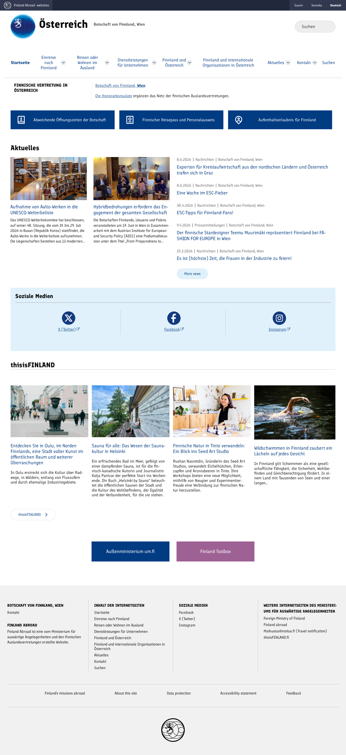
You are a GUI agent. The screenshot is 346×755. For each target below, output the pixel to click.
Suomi (298, 5)
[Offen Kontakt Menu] (314, 62)
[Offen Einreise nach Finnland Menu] (63, 62)
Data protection (179, 693)
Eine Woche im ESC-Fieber (202, 193)
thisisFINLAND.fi (276, 637)
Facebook (186, 612)
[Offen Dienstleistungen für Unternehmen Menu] (154, 62)
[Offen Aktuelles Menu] (288, 62)
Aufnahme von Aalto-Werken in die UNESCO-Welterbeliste (44, 209)
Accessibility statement (238, 693)
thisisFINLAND (29, 514)
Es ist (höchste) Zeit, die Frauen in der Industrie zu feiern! (234, 258)
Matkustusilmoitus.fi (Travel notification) (295, 631)
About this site (126, 693)
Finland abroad (275, 624)
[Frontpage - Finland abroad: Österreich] (23, 26)
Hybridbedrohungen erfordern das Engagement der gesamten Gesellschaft (130, 209)
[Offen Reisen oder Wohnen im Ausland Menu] (107, 62)
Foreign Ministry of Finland (284, 618)
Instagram (187, 625)
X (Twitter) (187, 619)
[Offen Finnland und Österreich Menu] (189, 62)
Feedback (293, 693)
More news (192, 273)
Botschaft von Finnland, (120, 85)
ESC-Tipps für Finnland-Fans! (205, 212)
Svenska (316, 5)
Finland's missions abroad (65, 693)
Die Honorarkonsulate (113, 95)
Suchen (328, 26)
